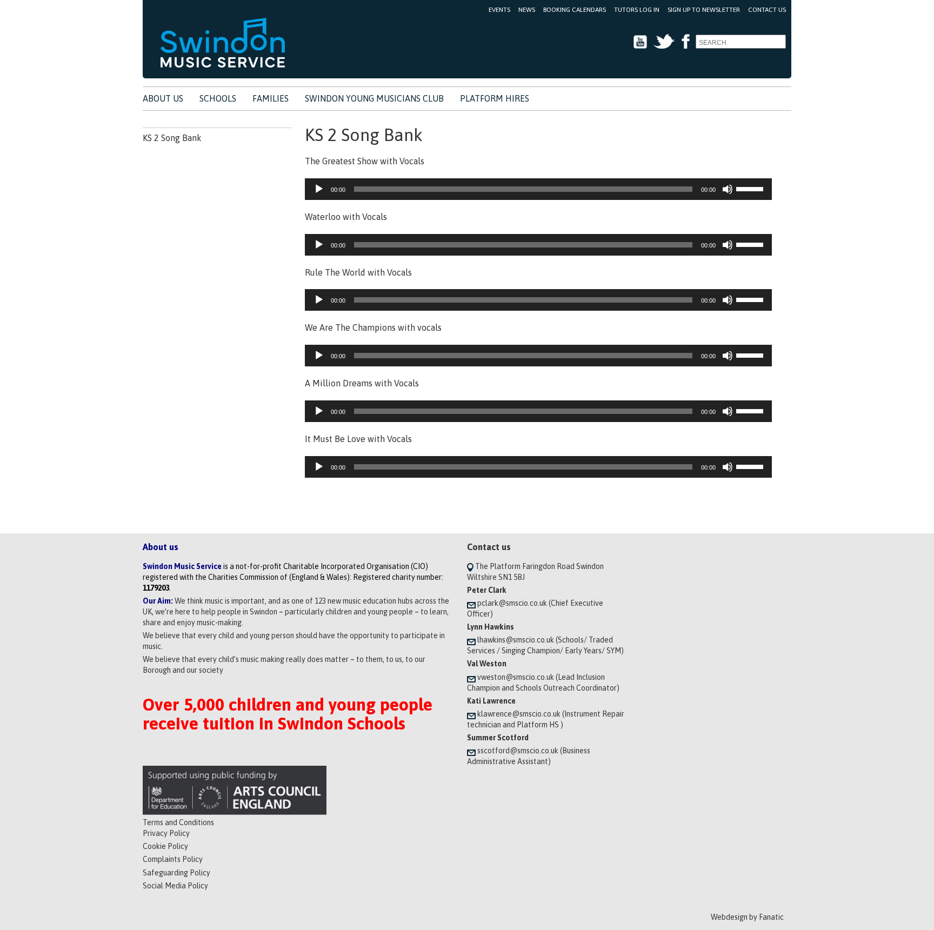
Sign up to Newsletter (704, 10)
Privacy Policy (166, 833)
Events (499, 10)
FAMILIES (270, 98)
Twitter (664, 42)
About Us (163, 98)
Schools (217, 98)
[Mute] (727, 189)
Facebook (685, 42)
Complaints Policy (173, 859)
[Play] (318, 189)
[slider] (751, 188)
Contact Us (767, 10)
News (526, 10)
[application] (538, 189)
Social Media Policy (175, 885)
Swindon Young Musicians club (374, 98)
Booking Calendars (574, 10)
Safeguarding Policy (176, 872)
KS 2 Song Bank (172, 138)
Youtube (640, 42)
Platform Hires (494, 98)
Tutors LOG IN (636, 10)
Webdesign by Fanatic (747, 917)
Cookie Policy (165, 846)
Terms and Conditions (178, 822)
